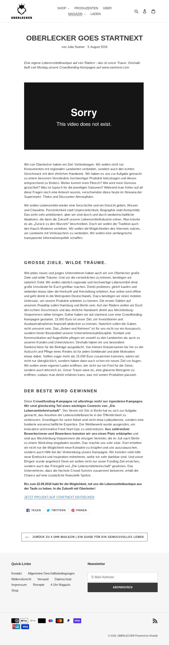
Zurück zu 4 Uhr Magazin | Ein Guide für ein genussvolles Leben (88, 536)
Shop (14, 590)
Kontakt (16, 573)
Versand (42, 579)
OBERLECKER (126, 635)
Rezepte (38, 584)
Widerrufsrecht (21, 579)
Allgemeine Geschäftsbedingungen (51, 573)
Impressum (19, 584)
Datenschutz (63, 579)
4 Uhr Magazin (60, 584)
